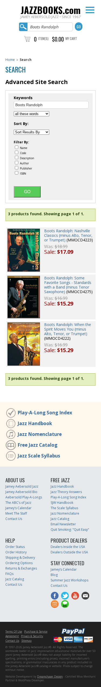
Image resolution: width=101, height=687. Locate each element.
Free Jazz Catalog (37, 445)
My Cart (71, 38)
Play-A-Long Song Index (45, 413)
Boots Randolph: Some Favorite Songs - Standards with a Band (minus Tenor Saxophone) (67, 284)
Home (10, 59)
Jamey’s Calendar (18, 508)
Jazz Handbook (35, 423)
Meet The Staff (16, 513)
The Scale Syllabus (64, 508)
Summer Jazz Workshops (69, 580)
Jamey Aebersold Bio (21, 492)
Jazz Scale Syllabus (39, 456)
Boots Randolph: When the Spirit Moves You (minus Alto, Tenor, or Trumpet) (67, 329)
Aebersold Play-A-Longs (23, 497)
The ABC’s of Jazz (18, 502)
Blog (54, 574)
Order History (16, 552)
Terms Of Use (13, 631)
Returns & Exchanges (21, 568)
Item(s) (43, 38)
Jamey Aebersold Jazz (21, 486)
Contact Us (13, 518)
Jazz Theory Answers (66, 492)
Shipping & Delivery (20, 557)
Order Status (15, 546)
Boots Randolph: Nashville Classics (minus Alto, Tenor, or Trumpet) (68, 235)
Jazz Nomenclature (40, 434)
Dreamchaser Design (50, 676)
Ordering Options (19, 563)
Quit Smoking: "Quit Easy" (70, 529)
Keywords (23, 98)
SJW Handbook (62, 502)
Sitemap (26, 641)
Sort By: (21, 124)
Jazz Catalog (60, 518)
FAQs (9, 573)
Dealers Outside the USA (69, 552)
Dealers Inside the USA (68, 546)
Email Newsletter (63, 524)
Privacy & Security (32, 636)
